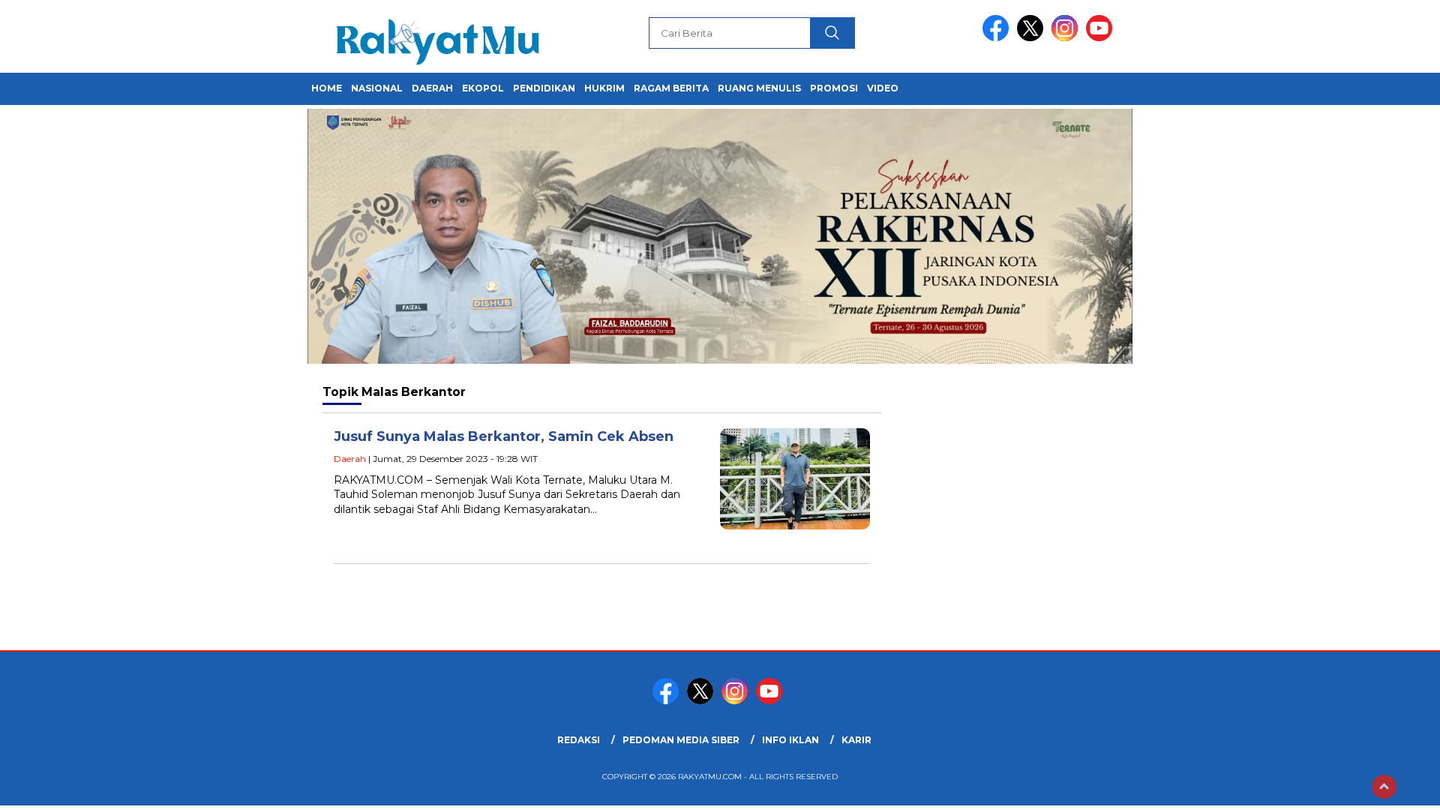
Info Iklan (790, 740)
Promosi (834, 88)
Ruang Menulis (759, 88)
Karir (857, 740)
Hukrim (604, 88)
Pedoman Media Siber (681, 740)
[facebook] (998, 38)
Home (326, 88)
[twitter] (1032, 38)
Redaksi (578, 740)
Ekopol (483, 88)
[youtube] (1102, 38)
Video (882, 88)
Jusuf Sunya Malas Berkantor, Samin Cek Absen (505, 436)
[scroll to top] (1384, 786)
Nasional (377, 88)
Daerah (432, 88)
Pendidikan (544, 88)
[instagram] (1067, 38)
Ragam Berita (671, 88)
